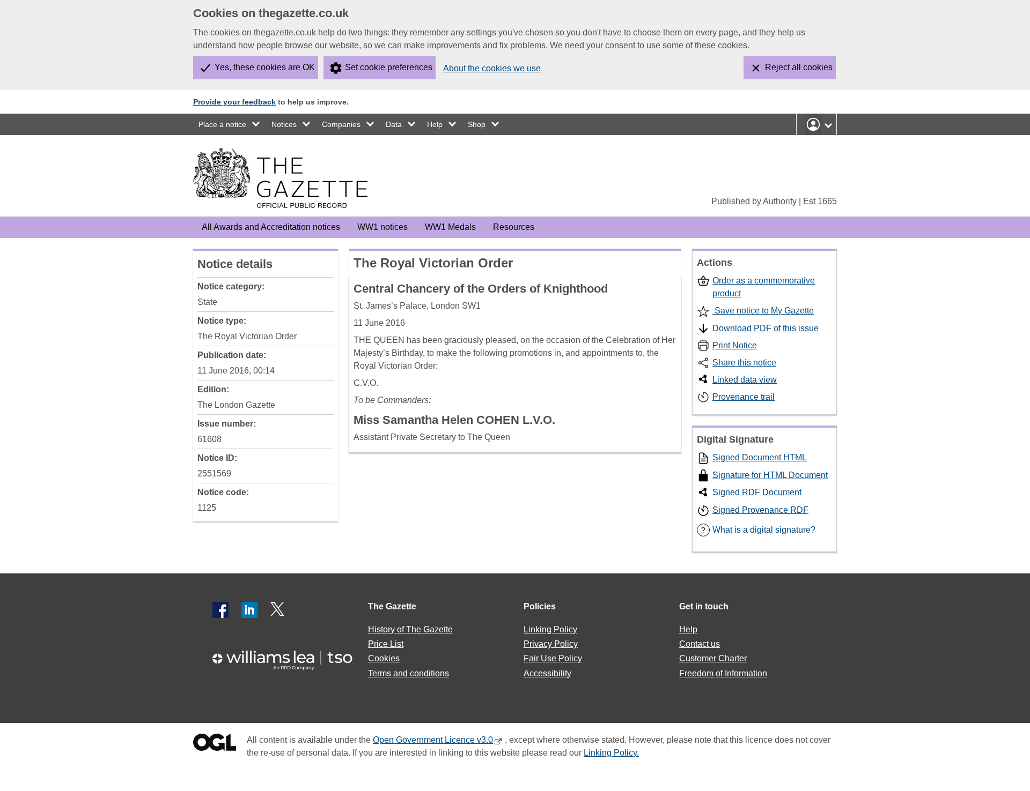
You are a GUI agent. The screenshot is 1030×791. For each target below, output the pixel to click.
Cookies (384, 658)
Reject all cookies (799, 67)
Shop (476, 124)
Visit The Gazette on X (278, 610)
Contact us (699, 643)
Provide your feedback (234, 102)
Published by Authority (754, 201)
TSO (288, 657)
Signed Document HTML (759, 457)
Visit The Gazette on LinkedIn (249, 610)
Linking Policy (550, 629)
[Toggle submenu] (256, 124)
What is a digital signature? (758, 529)
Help (435, 124)
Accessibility (547, 673)
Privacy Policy (551, 643)
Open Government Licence (214, 745)
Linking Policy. (611, 752)
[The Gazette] (280, 178)
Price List (385, 643)
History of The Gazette (410, 629)
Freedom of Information (723, 673)
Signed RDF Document (756, 492)
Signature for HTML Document (770, 475)
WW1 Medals (450, 227)
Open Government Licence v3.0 (433, 739)
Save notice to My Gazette (763, 310)
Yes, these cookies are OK (265, 67)
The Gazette (392, 606)
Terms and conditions (408, 673)
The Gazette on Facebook (220, 610)
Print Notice (734, 345)
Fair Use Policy (553, 658)
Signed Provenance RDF (760, 509)
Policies (540, 606)
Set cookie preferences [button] (388, 67)
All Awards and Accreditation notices (271, 227)
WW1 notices (382, 227)
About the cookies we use (492, 68)
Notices (284, 124)
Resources (513, 227)
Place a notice (222, 124)
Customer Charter (713, 658)
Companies (341, 124)
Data (394, 124)
